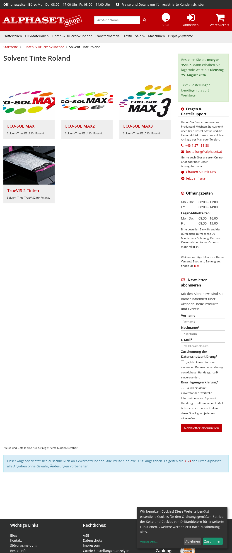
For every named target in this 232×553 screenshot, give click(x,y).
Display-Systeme (180, 36)
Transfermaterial (108, 36)
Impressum (91, 545)
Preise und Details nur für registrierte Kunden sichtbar (163, 4)
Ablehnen (192, 541)
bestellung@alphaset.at (204, 151)
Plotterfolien (12, 36)
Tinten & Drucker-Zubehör (72, 36)
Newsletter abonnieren (201, 428)
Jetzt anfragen (196, 178)
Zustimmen (212, 541)
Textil (128, 36)
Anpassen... (149, 541)
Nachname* (190, 327)
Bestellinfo (18, 550)
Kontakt (16, 540)
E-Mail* (186, 340)
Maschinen (156, 36)
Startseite (10, 47)
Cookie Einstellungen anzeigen (106, 550)
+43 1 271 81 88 (197, 145)
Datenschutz (92, 540)
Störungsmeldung (23, 545)
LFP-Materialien (37, 36)
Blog (13, 535)
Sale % (140, 36)
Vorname (188, 315)
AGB (187, 461)
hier (196, 265)
